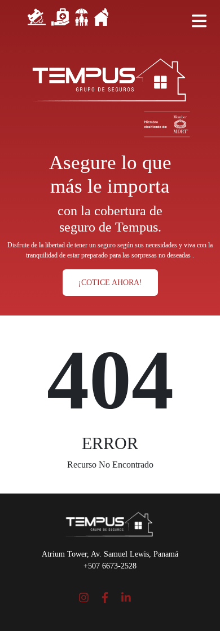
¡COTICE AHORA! (110, 282)
